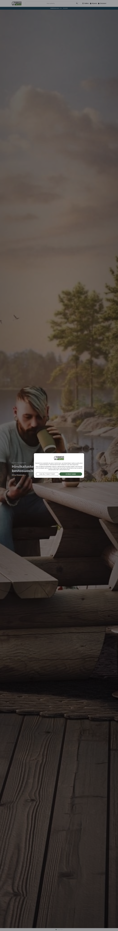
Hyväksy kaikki (71, 474)
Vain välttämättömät (47, 474)
